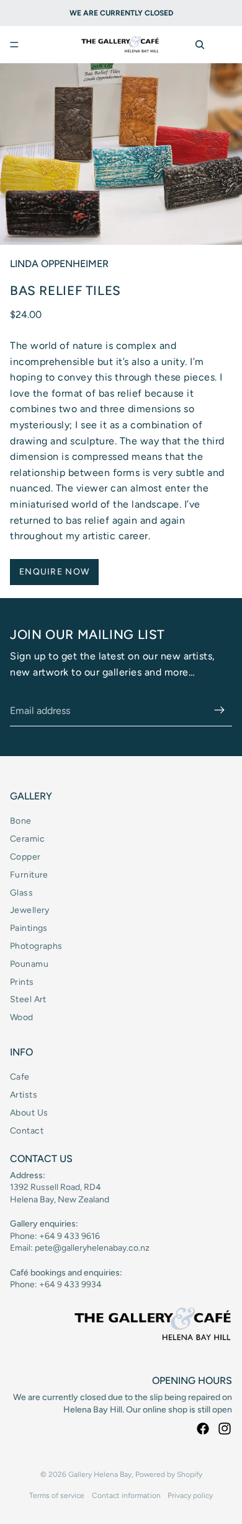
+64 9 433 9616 (69, 1236)
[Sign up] (219, 710)
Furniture (29, 875)
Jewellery (30, 910)
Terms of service (56, 1495)
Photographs (36, 946)
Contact (26, 1130)
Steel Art (28, 999)
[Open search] (199, 44)
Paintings (29, 928)
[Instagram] (224, 1428)
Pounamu (29, 964)
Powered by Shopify (168, 1474)
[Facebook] (202, 1428)
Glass (21, 893)
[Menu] (14, 44)
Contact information (126, 1495)
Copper (25, 857)
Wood (22, 1017)
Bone (21, 821)
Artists (23, 1095)
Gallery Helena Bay (100, 1474)
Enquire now (54, 571)
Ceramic (27, 839)
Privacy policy (190, 1495)
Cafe (20, 1077)
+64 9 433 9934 (70, 1284)
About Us (29, 1113)
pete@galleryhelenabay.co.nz (92, 1248)
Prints (22, 982)
